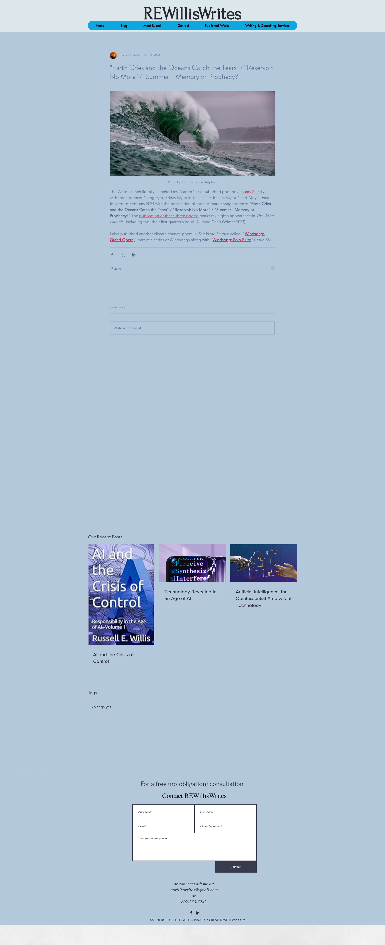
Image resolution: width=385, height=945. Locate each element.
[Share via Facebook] (112, 255)
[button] (124, 25)
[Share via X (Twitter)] (123, 255)
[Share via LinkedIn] (134, 255)
